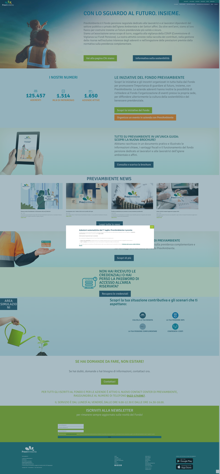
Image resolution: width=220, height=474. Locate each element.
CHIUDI (152, 226)
